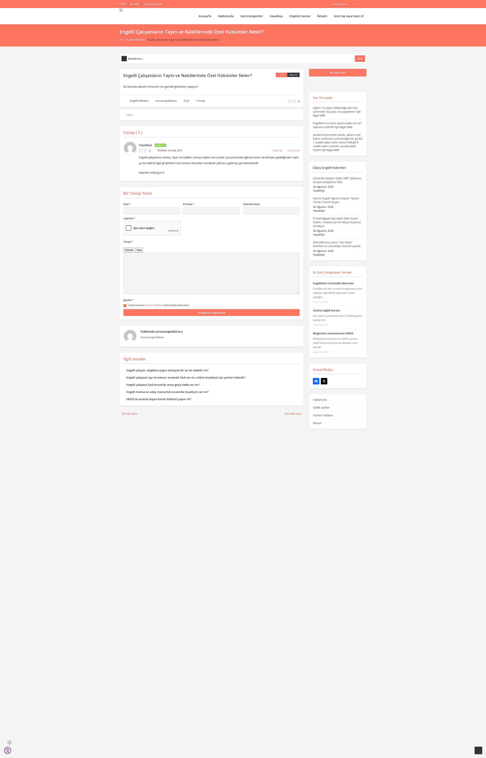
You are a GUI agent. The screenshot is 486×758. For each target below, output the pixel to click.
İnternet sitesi (251, 204)
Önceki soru (129, 413)
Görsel (129, 249)
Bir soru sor (337, 72)
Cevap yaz (293, 150)
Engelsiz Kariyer (300, 16)
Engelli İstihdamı (135, 39)
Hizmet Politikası (153, 305)
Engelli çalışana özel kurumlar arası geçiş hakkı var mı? (163, 384)
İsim (126, 204)
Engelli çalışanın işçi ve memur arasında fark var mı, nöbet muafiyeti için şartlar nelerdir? (185, 377)
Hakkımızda (226, 16)
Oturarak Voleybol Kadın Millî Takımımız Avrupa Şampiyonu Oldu (337, 180)
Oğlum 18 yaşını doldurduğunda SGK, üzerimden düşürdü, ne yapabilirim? (335, 109)
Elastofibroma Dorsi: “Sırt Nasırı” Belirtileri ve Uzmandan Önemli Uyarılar (337, 244)
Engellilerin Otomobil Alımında (333, 283)
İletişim (322, 16)
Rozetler (135, 4)
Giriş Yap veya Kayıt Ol (349, 16)
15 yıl (186, 100)
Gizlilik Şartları (321, 407)
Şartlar (128, 300)
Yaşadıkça (276, 16)
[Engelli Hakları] (133, 16)
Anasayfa (205, 16)
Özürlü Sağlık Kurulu (326, 310)
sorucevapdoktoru (166, 100)
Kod (139, 249)
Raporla (293, 74)
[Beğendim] (290, 101)
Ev (121, 39)
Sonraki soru (293, 413)
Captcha (129, 218)
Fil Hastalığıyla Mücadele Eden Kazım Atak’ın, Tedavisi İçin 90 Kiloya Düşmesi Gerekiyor (337, 222)
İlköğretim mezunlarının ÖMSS (333, 333)
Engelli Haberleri (334, 168)
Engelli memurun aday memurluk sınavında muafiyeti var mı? (167, 392)
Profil (123, 4)
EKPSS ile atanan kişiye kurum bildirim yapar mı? (158, 399)
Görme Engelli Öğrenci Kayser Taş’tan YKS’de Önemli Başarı (336, 200)
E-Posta (188, 204)
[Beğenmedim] (294, 101)
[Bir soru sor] (478, 750)
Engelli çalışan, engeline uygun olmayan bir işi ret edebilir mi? (167, 370)
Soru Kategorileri (251, 16)
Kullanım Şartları (153, 4)
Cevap (200, 100)
